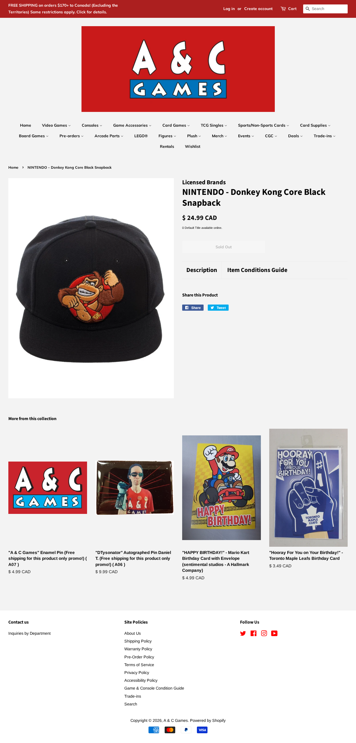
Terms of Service (139, 665)
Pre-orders (70, 135)
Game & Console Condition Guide (154, 688)
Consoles (91, 125)
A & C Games (176, 720)
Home (25, 125)
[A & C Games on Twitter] (243, 634)
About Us (132, 633)
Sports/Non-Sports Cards (262, 125)
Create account (258, 8)
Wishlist (192, 146)
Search (130, 704)
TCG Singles (212, 125)
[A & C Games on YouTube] (274, 634)
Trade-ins (323, 135)
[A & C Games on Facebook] (253, 634)
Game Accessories (131, 125)
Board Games (32, 135)
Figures (166, 135)
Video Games (55, 125)
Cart (292, 8)
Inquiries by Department (29, 633)
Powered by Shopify (208, 720)
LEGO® (141, 135)
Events (244, 135)
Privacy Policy (136, 672)
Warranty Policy (138, 649)
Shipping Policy (138, 641)
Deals (294, 135)
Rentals (167, 146)
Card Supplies (314, 125)
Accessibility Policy (140, 680)
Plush (192, 135)
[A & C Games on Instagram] (264, 634)
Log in (229, 8)
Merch (218, 135)
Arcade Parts (108, 135)
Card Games (174, 125)
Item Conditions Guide (257, 270)
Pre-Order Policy (139, 657)
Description (201, 270)
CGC (270, 135)
